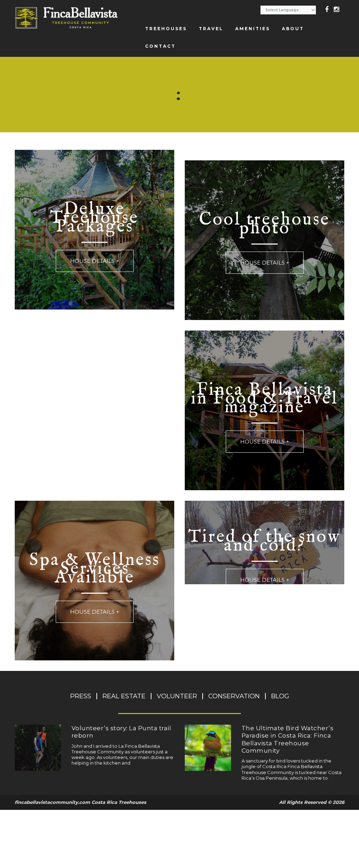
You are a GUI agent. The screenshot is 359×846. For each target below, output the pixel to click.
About (293, 28)
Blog (280, 696)
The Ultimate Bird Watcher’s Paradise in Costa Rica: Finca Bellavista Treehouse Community (288, 739)
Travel (211, 28)
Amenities (252, 28)
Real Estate (123, 696)
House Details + (94, 261)
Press (80, 696)
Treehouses (166, 28)
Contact (160, 46)
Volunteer (177, 696)
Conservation (234, 696)
